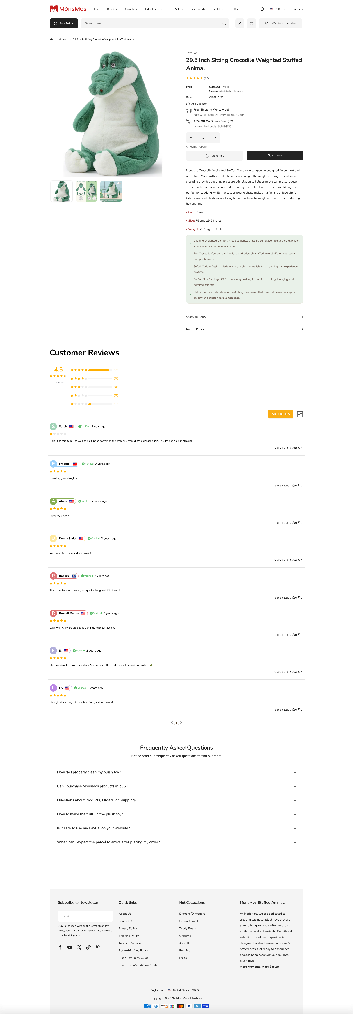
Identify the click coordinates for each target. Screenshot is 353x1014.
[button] (62, 192)
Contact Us (126, 921)
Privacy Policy (128, 928)
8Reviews (58, 382)
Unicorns (185, 936)
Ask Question (199, 103)
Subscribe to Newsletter (78, 902)
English (295, 9)
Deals (237, 9)
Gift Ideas (217, 9)
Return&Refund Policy (133, 950)
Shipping (213, 91)
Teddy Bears (152, 9)
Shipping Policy (129, 936)
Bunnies (184, 950)
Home (96, 9)
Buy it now (275, 155)
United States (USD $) (186, 990)
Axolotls (185, 943)
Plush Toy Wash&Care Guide (138, 965)
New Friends (197, 9)
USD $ (278, 10)
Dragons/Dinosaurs (192, 914)
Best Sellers (176, 9)
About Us (125, 914)
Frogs (183, 958)
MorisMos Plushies (189, 998)
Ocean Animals (189, 921)
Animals (129, 9)
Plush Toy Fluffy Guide (134, 958)
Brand (110, 9)
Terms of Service (130, 943)
